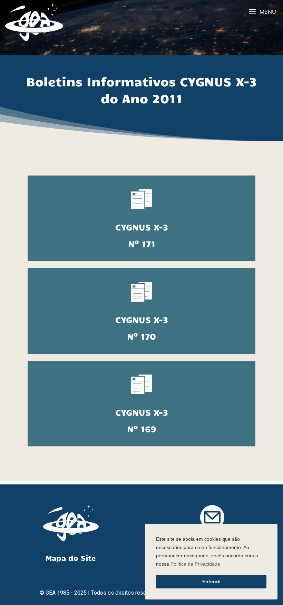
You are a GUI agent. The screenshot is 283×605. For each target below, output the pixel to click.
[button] (262, 12)
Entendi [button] (211, 581)
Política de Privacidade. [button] (196, 564)
